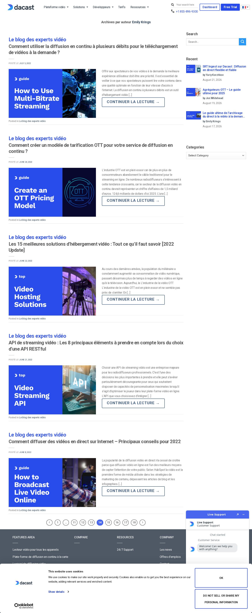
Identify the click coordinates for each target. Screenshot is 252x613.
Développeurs (101, 7)
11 (74, 522)
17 (125, 522)
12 (82, 522)
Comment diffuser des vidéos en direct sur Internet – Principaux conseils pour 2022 (95, 441)
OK (221, 578)
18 (134, 522)
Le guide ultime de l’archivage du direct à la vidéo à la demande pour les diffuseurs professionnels (224, 115)
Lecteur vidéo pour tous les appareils (35, 549)
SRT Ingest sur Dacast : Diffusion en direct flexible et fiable (224, 68)
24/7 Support (125, 549)
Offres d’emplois (170, 557)
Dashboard (210, 7)
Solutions (79, 7)
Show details (56, 591)
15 (108, 522)
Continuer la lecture (133, 102)
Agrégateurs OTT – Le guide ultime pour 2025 (222, 91)
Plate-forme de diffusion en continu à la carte (40, 557)
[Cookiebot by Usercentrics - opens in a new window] (24, 606)
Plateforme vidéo (54, 7)
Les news (166, 549)
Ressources (138, 7)
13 (91, 522)
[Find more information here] (217, 560)
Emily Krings (141, 22)
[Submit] (173, 4)
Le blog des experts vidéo (37, 40)
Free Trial (230, 7)
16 (117, 522)
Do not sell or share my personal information (221, 599)
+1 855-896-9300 (187, 11)
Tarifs (121, 7)
